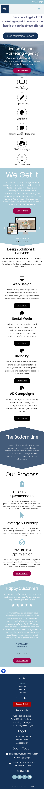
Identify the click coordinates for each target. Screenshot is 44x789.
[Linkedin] (29, 777)
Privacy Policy (22, 739)
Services (22, 686)
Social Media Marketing (22, 133)
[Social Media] (22, 313)
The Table (22, 698)
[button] (39, 9)
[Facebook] (14, 777)
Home (22, 683)
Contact (22, 692)
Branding (22, 118)
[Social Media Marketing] (22, 128)
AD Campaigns (22, 149)
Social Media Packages (22, 719)
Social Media (22, 318)
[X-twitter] (24, 777)
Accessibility (22, 743)
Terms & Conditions (22, 736)
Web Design (22, 88)
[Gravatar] (3, 671)
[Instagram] (19, 777)
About (22, 689)
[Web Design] (22, 82)
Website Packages (22, 716)
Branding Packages (22, 722)
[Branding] (22, 112)
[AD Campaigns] (22, 143)
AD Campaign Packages (22, 725)
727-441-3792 (37, 2)
